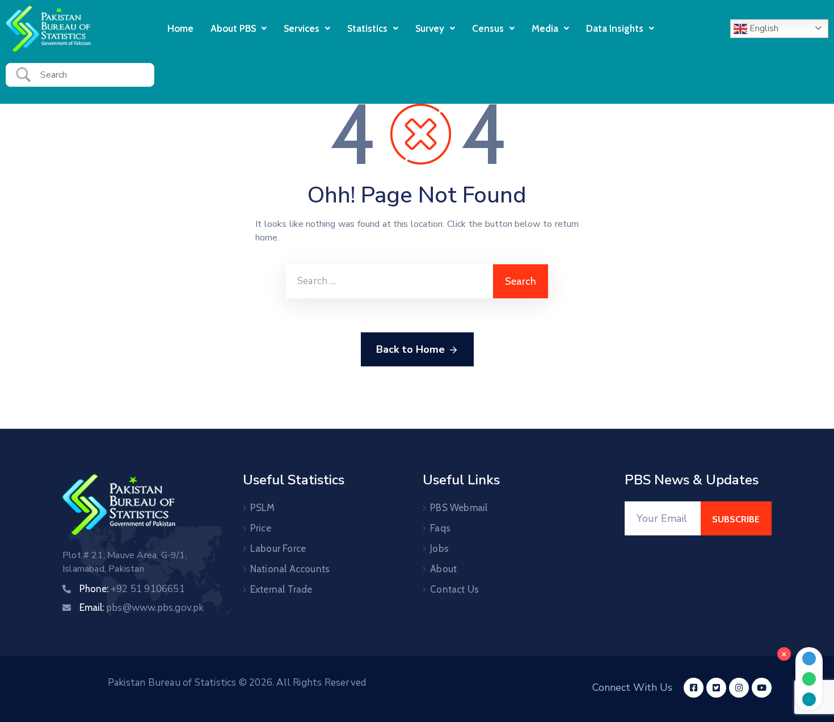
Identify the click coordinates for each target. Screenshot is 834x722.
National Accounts (290, 569)
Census (488, 28)
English (762, 28)
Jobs (439, 548)
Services (301, 28)
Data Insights (614, 28)
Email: (141, 607)
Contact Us (454, 589)
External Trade (281, 589)
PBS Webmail (458, 507)
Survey (429, 28)
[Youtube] (762, 688)
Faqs (440, 528)
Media (545, 28)
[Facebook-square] (694, 688)
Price (260, 528)
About (443, 569)
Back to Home (410, 349)
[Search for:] (389, 281)
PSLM (262, 507)
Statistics (367, 28)
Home (180, 28)
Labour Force (278, 548)
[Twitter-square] (716, 688)
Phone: (132, 588)
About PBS (233, 28)
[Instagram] (739, 688)
